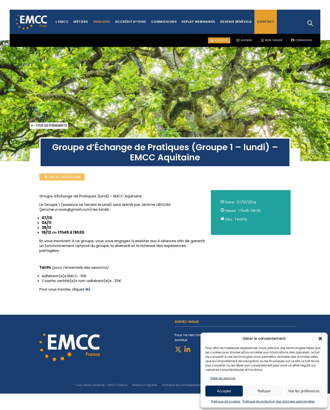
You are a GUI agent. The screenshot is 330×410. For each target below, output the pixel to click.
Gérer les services (223, 378)
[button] (320, 338)
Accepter (224, 391)
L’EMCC (62, 21)
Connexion (303, 40)
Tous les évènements (51, 125)
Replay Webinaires (198, 21)
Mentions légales (144, 385)
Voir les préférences (304, 391)
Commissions (164, 21)
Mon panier (273, 40)
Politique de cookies (225, 401)
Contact (266, 21)
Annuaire (101, 21)
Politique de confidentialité (181, 385)
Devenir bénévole (236, 21)
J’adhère (221, 40)
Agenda (246, 40)
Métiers (80, 21)
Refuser (264, 391)
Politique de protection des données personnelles (279, 401)
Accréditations (130, 21)
